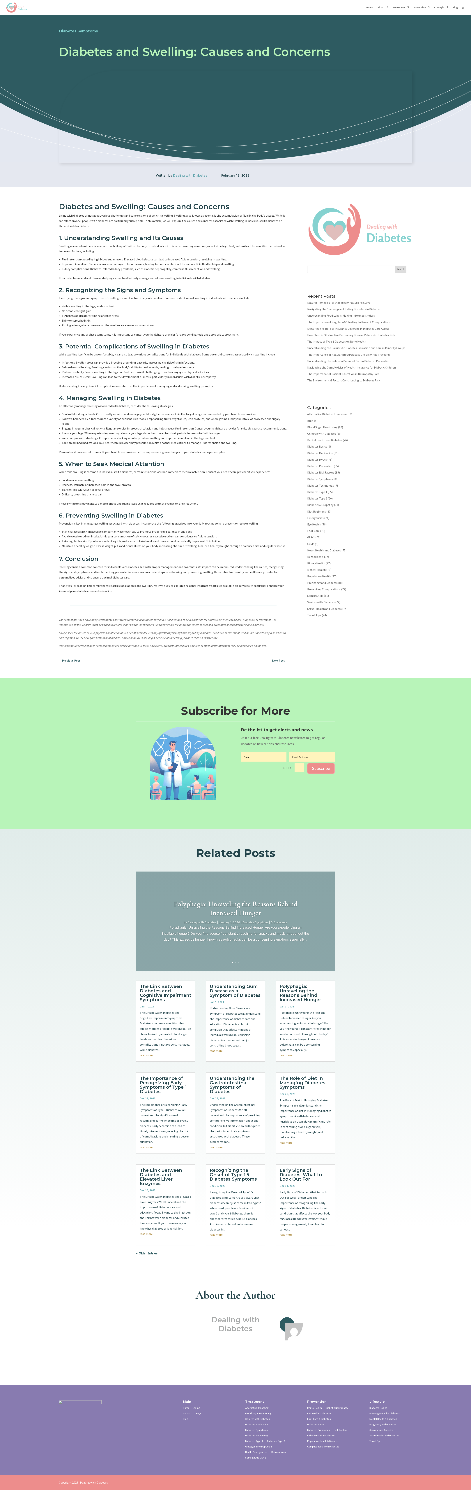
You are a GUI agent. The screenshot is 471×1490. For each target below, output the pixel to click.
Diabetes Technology (320, 485)
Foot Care (313, 531)
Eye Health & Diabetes (319, 1413)
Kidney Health (316, 563)
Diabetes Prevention (320, 466)
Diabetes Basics (317, 446)
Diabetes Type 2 (317, 498)
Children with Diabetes (321, 433)
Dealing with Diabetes (190, 175)
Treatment (399, 7)
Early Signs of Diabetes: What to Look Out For (301, 1175)
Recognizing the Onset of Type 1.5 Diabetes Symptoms (233, 1175)
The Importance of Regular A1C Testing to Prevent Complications (349, 322)
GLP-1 (311, 537)
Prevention (419, 7)
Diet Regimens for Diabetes (384, 1413)
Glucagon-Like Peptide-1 (258, 1446)
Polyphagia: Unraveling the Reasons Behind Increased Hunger (236, 908)
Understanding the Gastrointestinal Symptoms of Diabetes (232, 1085)
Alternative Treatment (257, 1408)
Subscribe (321, 768)
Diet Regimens (316, 511)
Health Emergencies (256, 1452)
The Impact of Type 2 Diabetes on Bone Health (336, 341)
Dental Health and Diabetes (324, 440)
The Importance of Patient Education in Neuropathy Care (343, 374)
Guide (310, 544)
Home (369, 7)
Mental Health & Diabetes (383, 1419)
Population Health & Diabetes (323, 1441)
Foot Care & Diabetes (319, 1419)
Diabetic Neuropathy (320, 505)
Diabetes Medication (320, 453)
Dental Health (314, 1408)
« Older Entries (147, 1253)
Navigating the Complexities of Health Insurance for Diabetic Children (351, 367)
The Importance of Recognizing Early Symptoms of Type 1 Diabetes (163, 1085)
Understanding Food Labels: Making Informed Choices (341, 315)
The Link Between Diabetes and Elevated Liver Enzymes (161, 1177)
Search (400, 269)
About (381, 7)
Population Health (319, 576)
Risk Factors (341, 1430)
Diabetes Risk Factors (320, 472)
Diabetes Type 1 (317, 492)
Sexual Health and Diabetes (324, 609)
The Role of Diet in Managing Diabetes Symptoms (302, 1083)
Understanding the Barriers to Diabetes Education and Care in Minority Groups (356, 348)
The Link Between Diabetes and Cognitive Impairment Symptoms (165, 993)
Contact (187, 1413)
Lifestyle (439, 7)
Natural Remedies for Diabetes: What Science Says (338, 302)
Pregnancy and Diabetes (322, 583)
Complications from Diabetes (323, 1446)
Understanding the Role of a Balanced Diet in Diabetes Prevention (348, 361)
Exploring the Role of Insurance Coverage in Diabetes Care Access (348, 328)
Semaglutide (315, 595)
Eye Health (314, 524)
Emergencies (315, 518)
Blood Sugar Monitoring (322, 427)
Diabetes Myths (317, 459)
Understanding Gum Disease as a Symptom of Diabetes (235, 991)
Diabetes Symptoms (320, 479)
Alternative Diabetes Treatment (327, 414)
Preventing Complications (324, 589)
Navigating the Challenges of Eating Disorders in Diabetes (343, 309)
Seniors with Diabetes (321, 602)
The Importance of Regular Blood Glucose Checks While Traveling (348, 354)
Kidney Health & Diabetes (321, 1435)
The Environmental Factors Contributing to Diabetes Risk (343, 380)
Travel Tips (314, 615)
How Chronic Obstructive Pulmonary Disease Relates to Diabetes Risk (351, 335)
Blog (455, 7)
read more (146, 1055)
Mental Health (316, 570)
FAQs (198, 1413)
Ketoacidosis (315, 557)
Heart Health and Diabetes (324, 550)
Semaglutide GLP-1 (255, 1457)
